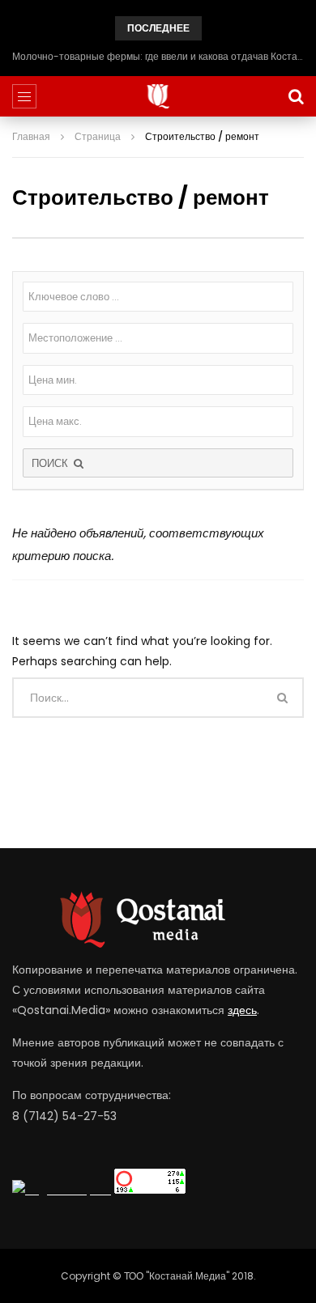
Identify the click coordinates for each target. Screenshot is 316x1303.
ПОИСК (51, 463)
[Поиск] (295, 96)
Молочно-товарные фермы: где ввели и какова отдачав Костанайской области (158, 56)
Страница (98, 136)
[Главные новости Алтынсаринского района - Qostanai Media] (158, 96)
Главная (31, 136)
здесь (242, 1010)
